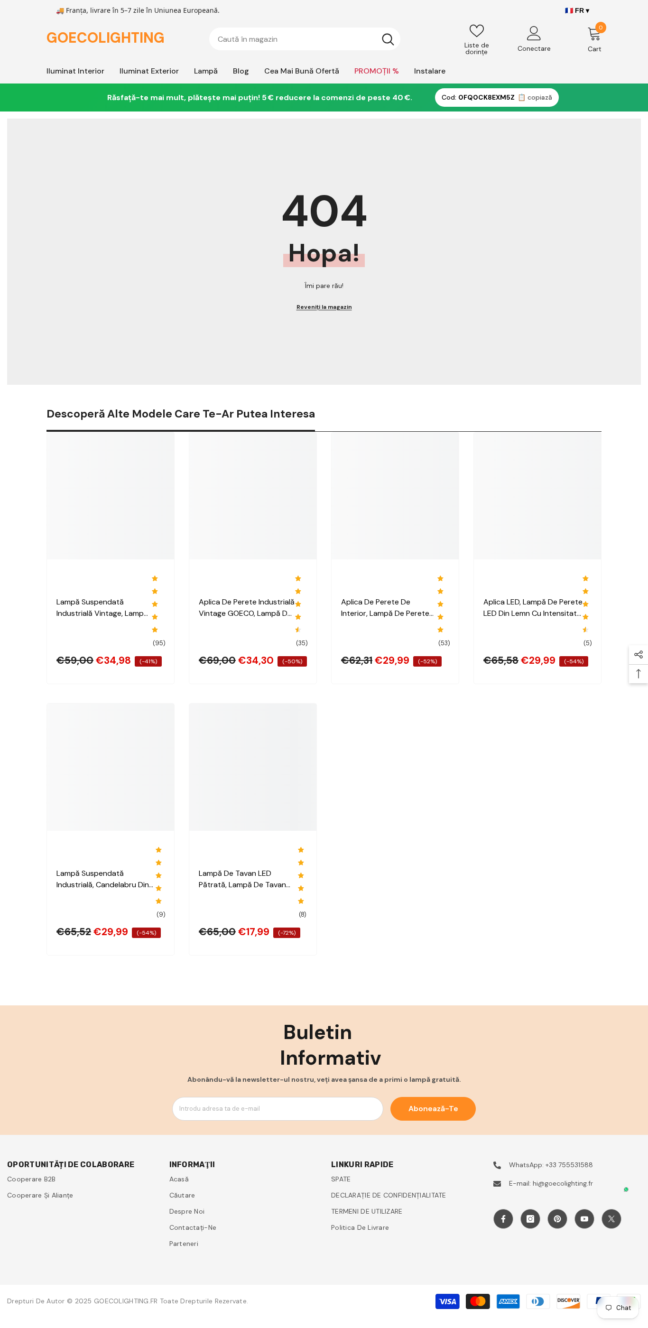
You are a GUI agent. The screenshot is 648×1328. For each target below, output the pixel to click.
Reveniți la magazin (324, 307)
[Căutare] (304, 39)
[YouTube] (584, 1219)
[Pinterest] (557, 1219)
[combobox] (292, 39)
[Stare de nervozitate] (611, 1219)
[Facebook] (503, 1219)
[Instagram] (530, 1219)
